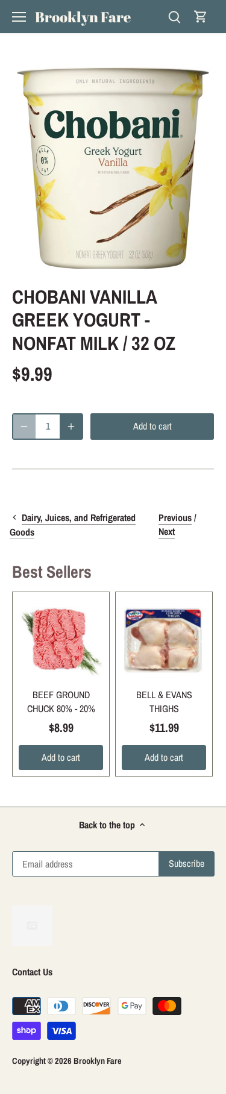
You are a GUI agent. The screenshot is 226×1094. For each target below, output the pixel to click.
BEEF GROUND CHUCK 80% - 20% (61, 701)
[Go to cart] (200, 16)
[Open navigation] (19, 17)
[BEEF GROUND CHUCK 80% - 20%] (61, 640)
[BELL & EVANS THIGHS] (164, 640)
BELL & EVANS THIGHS (164, 701)
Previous (175, 517)
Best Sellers (52, 571)
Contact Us (32, 971)
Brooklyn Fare (83, 17)
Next (167, 531)
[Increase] (71, 426)
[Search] (174, 16)
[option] (113, 168)
